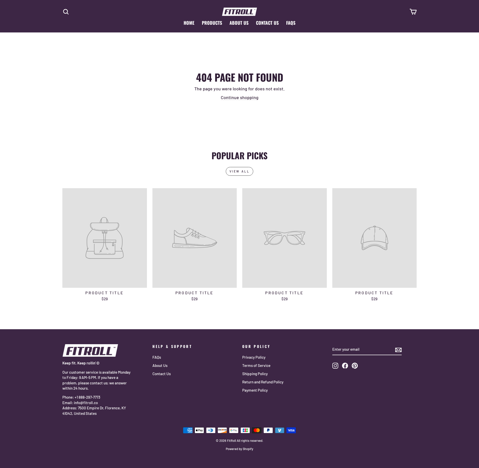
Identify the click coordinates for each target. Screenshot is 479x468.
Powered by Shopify (239, 449)
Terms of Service (256, 365)
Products (212, 22)
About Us (239, 22)
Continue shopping (239, 97)
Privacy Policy (253, 357)
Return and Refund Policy (262, 382)
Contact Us (267, 22)
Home (189, 22)
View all (240, 171)
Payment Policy (255, 390)
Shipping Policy (255, 373)
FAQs (290, 22)
